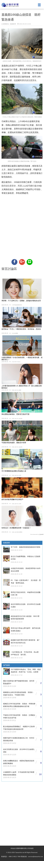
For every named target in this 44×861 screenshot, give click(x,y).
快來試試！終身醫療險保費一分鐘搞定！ (16, 528)
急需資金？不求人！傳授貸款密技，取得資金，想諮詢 (21, 329)
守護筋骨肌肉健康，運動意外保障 (14, 442)
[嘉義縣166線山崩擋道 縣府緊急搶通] (14, 262)
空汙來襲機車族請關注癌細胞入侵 (14, 471)
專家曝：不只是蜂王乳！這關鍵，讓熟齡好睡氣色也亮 (21, 301)
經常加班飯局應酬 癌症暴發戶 (12, 499)
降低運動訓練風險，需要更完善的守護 (15, 414)
